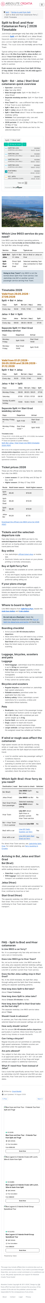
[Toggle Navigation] (42, 4)
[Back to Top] (41, 1299)
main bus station (8, 611)
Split (12, 36)
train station (24, 611)
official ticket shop (25, 554)
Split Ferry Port (27, 609)
